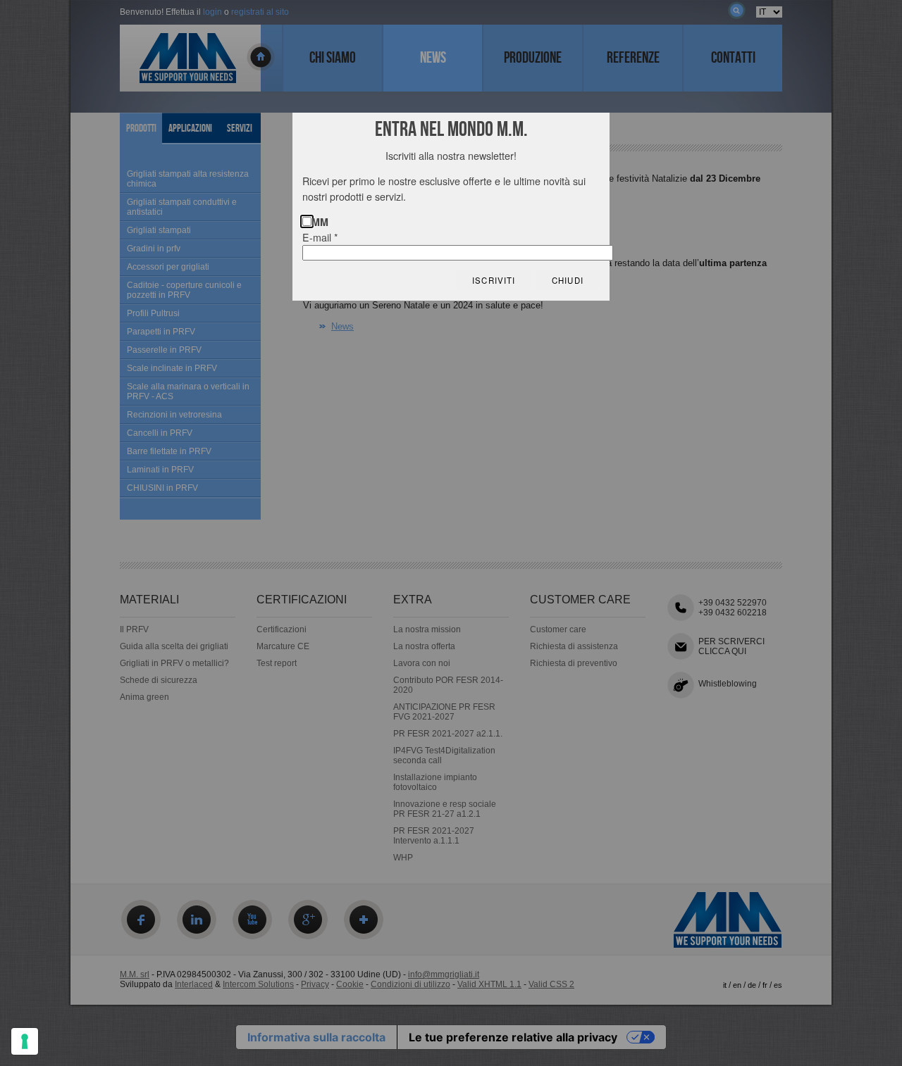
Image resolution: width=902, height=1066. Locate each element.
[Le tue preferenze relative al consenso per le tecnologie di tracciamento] (24, 1041)
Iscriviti (493, 280)
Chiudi (567, 280)
